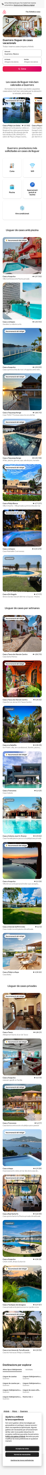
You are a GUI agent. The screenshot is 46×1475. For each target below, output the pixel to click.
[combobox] (22, 54)
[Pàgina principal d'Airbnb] (4, 11)
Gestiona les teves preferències (22, 1460)
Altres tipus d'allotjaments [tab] (12, 1370)
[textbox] (12, 62)
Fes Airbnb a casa (33, 12)
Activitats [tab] (29, 1370)
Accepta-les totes (22, 1449)
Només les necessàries (22, 1454)
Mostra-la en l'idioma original (24, 5)
